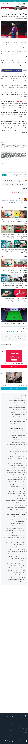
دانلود (4, 175)
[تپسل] (1, 69)
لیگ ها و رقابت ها (10, 724)
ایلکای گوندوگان (14, 42)
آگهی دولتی (25, 734)
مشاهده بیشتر (13, 347)
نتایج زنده (11, 730)
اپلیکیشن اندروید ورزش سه (6, 3)
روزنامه (12, 728)
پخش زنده (11, 736)
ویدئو (12, 726)
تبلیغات (25, 722)
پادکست (12, 722)
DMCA (25, 732)
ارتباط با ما (25, 721)
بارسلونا (2, 45)
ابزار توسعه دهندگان (23, 726)
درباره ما (25, 724)
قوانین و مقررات (11, 331)
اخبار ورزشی (11, 721)
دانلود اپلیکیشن (24, 719)
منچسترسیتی (24, 45)
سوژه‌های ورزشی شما (9, 719)
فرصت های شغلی (23, 728)
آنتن (12, 732)
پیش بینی (11, 734)
